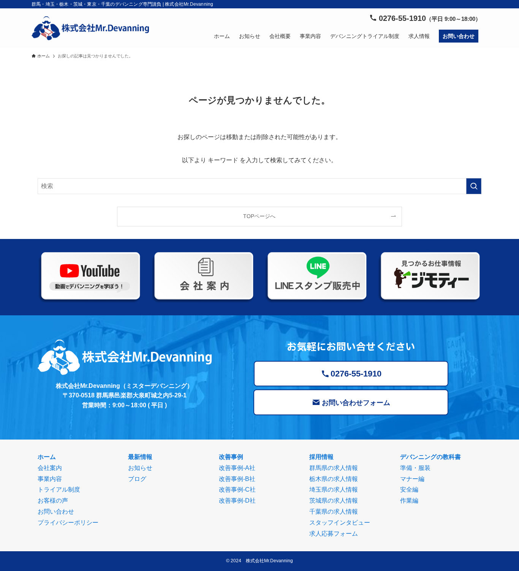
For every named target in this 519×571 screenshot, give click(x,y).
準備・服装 (415, 468)
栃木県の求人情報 (333, 479)
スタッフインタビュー (339, 522)
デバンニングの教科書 (430, 457)
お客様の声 (53, 500)
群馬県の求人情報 (333, 468)
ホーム (47, 457)
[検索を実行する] (473, 186)
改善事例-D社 (237, 500)
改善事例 (231, 457)
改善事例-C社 (237, 489)
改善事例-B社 (237, 479)
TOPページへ (259, 216)
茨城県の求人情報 (333, 500)
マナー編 (412, 479)
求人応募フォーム (333, 533)
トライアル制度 (59, 489)
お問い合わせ (56, 511)
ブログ (137, 479)
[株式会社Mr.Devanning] (90, 28)
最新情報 (140, 457)
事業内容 (50, 479)
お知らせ (140, 468)
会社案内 (50, 468)
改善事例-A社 (237, 468)
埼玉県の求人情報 (333, 489)
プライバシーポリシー (68, 522)
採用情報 (321, 457)
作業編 (409, 500)
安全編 (409, 489)
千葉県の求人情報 (333, 511)
